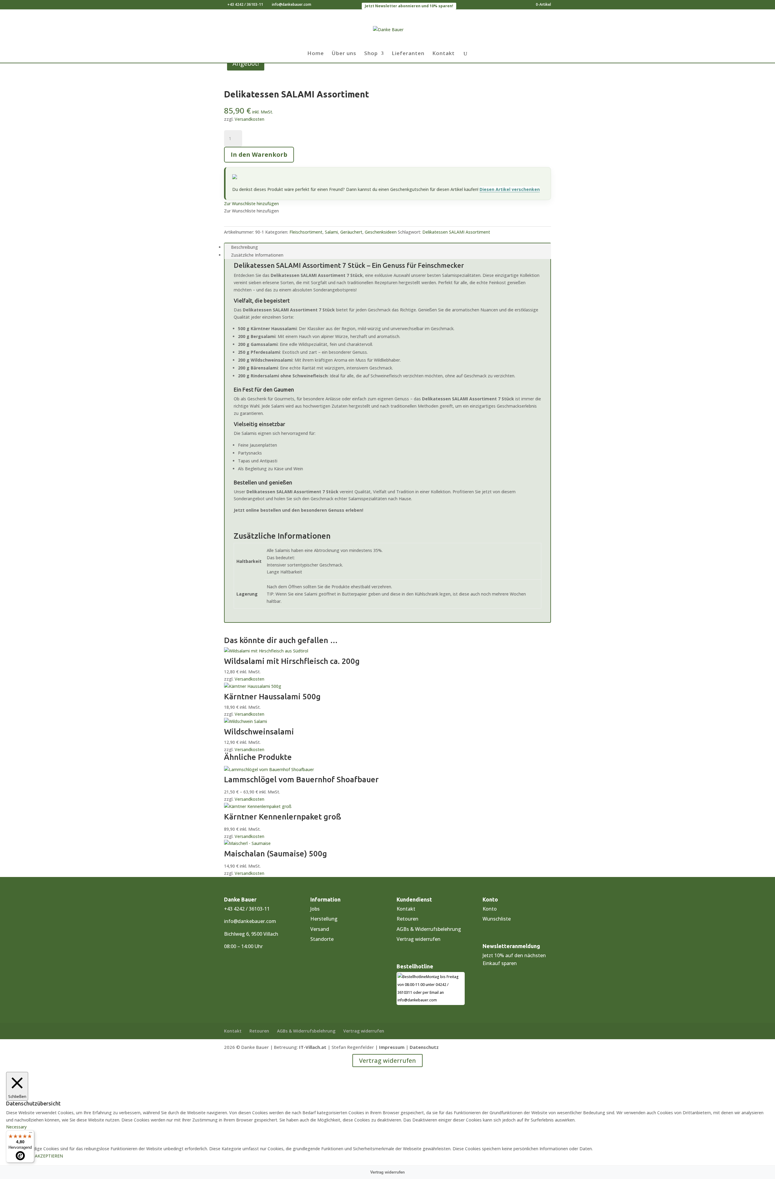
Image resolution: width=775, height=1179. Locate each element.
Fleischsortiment (305, 232)
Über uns (344, 54)
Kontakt (443, 54)
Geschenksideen (381, 232)
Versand (319, 929)
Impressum (391, 1047)
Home (315, 54)
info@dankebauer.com (250, 921)
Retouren (407, 918)
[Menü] (30, 1134)
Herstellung (324, 918)
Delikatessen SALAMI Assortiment (456, 232)
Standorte (322, 939)
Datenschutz (424, 1047)
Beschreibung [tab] (244, 247)
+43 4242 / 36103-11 (245, 4)
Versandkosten (249, 119)
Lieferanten (408, 54)
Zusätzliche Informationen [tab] (257, 255)
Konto (490, 908)
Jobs (315, 908)
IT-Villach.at (312, 1047)
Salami (331, 232)
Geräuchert (351, 232)
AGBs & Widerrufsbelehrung (429, 929)
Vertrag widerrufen (418, 939)
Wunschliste (497, 918)
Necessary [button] (16, 1127)
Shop (371, 54)
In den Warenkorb (259, 154)
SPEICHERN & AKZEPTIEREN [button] (34, 1156)
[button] (251, 203)
